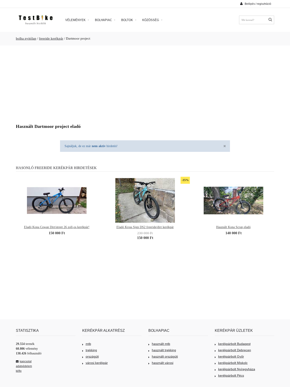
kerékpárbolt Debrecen (234, 350)
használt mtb (161, 344)
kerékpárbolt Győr (231, 356)
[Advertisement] (145, 83)
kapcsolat (25, 361)
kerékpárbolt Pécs (231, 375)
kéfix (19, 371)
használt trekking (164, 350)
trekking (91, 350)
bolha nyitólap (26, 38)
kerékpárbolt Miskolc (233, 363)
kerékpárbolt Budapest (234, 344)
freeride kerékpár (51, 38)
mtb (88, 344)
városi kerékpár (97, 363)
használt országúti (165, 356)
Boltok (127, 20)
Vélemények (76, 20)
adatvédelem (24, 366)
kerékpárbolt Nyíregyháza (236, 369)
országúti (92, 356)
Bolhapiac (104, 20)
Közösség (151, 20)
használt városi (162, 363)
